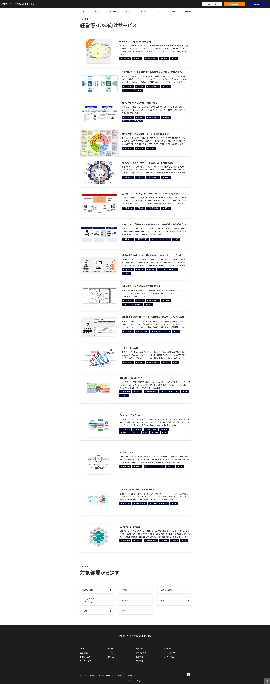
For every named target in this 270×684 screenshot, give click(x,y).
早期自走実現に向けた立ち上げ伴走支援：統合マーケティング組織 (153, 317)
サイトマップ (168, 648)
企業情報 (173, 11)
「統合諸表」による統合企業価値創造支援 (141, 286)
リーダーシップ (142, 11)
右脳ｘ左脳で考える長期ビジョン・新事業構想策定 (145, 133)
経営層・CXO (126, 58)
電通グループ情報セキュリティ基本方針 (111, 675)
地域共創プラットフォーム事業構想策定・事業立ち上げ (147, 162)
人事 (174, 58)
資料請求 (257, 4)
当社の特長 (112, 11)
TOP (82, 11)
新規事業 (164, 58)
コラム (158, 11)
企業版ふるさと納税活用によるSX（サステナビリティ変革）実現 (151, 193)
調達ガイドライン (133, 675)
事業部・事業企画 (151, 58)
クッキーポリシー (170, 657)
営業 (177, 239)
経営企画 (138, 58)
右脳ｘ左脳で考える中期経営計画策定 (140, 102)
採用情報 (188, 11)
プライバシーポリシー (172, 652)
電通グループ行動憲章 (87, 675)
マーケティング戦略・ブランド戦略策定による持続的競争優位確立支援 (154, 224)
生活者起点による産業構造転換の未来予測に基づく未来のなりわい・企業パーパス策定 (153, 72)
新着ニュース (212, 4)
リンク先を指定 (96, 590)
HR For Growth (130, 347)
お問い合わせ (234, 4)
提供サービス (97, 11)
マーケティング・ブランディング (133, 90)
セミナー (127, 11)
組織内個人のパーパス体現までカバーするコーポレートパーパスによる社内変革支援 (153, 255)
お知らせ (111, 657)
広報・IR (127, 273)
